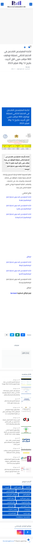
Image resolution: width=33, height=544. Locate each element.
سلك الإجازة (10, 498)
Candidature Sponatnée (23, 517)
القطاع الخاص (10, 491)
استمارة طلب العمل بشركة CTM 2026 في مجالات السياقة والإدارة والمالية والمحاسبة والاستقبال (11, 393)
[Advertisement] (16, 26)
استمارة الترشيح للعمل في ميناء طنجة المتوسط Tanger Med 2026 (11, 383)
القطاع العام (26, 494)
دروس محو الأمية (25, 498)
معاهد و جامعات (12, 509)
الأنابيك (28, 487)
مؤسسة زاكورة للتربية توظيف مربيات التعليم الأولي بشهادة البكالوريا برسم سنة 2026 (12, 461)
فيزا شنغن (11, 506)
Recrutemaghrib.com (8, 541)
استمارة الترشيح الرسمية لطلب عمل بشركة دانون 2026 (12, 402)
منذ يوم (16, 398)
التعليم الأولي (17, 487)
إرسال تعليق (25, 353)
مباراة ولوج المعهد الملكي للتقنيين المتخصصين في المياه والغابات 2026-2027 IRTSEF (12, 432)
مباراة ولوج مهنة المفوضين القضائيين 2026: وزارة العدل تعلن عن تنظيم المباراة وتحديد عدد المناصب (11, 412)
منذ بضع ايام (15, 379)
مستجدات (27, 509)
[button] (23, 334)
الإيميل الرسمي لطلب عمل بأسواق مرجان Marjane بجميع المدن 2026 (12, 442)
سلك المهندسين (25, 506)
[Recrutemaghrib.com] (16, 4)
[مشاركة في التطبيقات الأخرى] (6, 334)
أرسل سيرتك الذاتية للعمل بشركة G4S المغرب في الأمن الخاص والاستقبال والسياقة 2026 (11, 422)
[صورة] (26, 381)
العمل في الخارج (25, 491)
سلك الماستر (11, 502)
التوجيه (7, 487)
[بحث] (2, 4)
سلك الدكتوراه (26, 502)
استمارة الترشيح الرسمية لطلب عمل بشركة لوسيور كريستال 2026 (12, 471)
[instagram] (20, 532)
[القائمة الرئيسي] (30, 4)
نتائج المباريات (12, 513)
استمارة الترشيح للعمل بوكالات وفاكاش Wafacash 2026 (12, 452)
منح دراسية (26, 513)
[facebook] (27, 532)
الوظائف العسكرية (12, 494)
